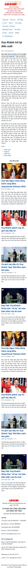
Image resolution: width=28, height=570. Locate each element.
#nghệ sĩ (6, 151)
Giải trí (11, 23)
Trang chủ (5, 20)
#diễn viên (7, 153)
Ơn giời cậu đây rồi (15, 279)
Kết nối (11, 33)
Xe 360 (4, 33)
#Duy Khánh (7, 155)
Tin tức (4, 23)
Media (17, 33)
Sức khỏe (17, 29)
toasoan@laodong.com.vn (13, 534)
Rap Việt (12, 317)
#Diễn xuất (7, 150)
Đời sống (20, 20)
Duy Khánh (13, 54)
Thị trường (18, 23)
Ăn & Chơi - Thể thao (8, 26)
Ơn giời (12, 240)
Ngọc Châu (16, 196)
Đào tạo (12, 20)
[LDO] (14, 171)
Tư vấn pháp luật (7, 36)
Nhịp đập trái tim (7, 29)
